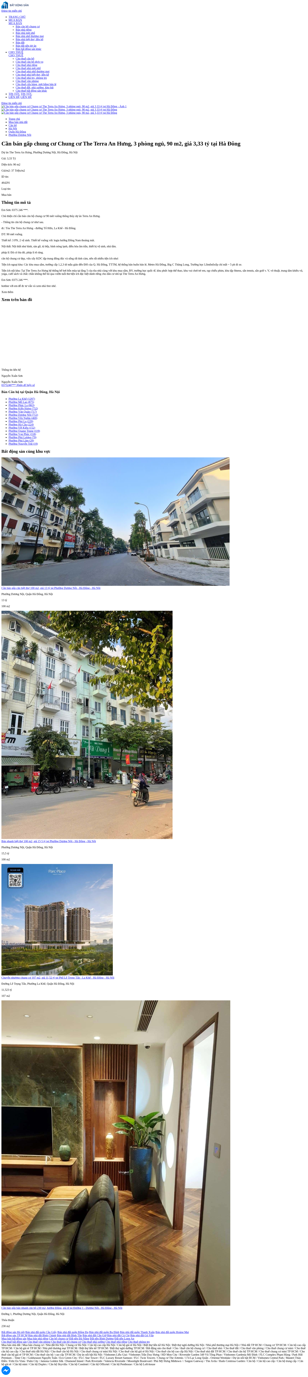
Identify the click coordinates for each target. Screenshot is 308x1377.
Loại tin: (6, 188)
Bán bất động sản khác (28, 48)
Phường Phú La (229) (21, 421)
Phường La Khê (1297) (22, 398)
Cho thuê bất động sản (14, 1341)
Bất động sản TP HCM (14, 1335)
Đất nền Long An (124, 1338)
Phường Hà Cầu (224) (21, 424)
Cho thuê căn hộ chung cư (66, 1341)
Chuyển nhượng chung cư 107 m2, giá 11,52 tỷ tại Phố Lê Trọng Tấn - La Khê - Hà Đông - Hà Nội (57, 977)
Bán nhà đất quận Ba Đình (104, 1332)
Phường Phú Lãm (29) (21, 440)
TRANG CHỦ (17, 16)
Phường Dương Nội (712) (23, 414)
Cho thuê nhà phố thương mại (32, 71)
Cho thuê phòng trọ (139, 1341)
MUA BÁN (15, 20)
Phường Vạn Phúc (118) (22, 434)
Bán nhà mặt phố (25, 32)
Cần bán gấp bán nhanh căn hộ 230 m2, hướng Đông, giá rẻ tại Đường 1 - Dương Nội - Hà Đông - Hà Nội (61, 1307)
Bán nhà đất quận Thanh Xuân (137, 1332)
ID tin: (5, 176)
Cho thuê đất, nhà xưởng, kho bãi (34, 87)
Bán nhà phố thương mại (30, 36)
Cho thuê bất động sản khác (31, 90)
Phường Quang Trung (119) (24, 430)
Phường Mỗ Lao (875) (21, 402)
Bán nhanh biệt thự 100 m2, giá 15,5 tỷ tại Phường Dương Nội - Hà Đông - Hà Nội (48, 841)
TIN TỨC (14, 93)
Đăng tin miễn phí (11, 10)
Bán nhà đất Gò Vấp (142, 1335)
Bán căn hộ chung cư (28, 26)
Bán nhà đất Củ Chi (118, 1335)
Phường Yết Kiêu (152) (22, 427)
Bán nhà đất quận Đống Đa (72, 1332)
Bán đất (20, 42)
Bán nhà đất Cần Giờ (94, 1335)
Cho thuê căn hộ (25, 58)
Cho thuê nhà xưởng (93, 1341)
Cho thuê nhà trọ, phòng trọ (31, 77)
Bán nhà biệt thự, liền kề (29, 39)
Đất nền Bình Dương (102, 1338)
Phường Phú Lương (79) (22, 437)
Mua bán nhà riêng (37, 1338)
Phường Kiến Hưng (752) (23, 408)
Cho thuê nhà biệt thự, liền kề (32, 74)
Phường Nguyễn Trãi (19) (23, 443)
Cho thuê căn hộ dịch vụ (29, 61)
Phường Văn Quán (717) (23, 411)
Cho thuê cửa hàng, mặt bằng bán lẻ (36, 84)
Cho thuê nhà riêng (26, 65)
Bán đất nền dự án (26, 45)
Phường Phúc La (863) (21, 405)
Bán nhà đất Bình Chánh (42, 1335)
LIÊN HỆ (14, 97)
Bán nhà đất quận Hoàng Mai (172, 1332)
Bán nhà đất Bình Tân (69, 1335)
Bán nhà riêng (24, 29)
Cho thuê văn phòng (27, 81)
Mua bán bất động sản (13, 1338)
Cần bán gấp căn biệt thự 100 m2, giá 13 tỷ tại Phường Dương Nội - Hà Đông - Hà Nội (50, 588)
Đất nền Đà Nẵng (79, 1338)
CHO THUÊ (16, 52)
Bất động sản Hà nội (13, 1332)
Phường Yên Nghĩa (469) (23, 418)
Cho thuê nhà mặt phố (28, 68)
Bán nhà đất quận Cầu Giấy (41, 1332)
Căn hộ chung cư (58, 1338)
